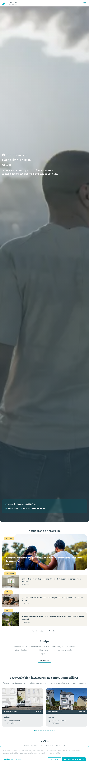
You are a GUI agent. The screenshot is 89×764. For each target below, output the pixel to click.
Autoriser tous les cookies (74, 759)
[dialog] (44, 755)
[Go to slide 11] (52, 730)
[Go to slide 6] (43, 730)
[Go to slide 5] (41, 730)
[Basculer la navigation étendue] (84, 3)
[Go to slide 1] (34, 730)
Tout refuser (54, 759)
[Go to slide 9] (48, 730)
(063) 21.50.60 (13, 508)
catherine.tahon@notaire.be (34, 508)
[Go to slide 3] (38, 730)
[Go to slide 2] (36, 730)
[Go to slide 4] (40, 730)
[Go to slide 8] (47, 730)
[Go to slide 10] (50, 730)
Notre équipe (44, 660)
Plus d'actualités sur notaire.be (43, 631)
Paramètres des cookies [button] (12, 759)
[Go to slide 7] (45, 730)
